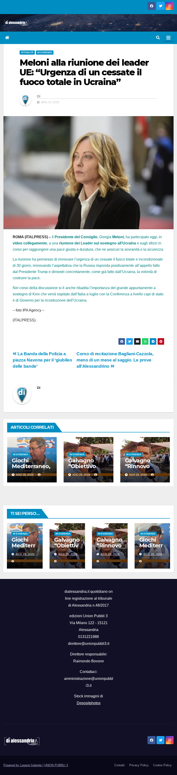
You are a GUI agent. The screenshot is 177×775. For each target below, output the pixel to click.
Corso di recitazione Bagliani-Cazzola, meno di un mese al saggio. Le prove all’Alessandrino (115, 360)
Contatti (119, 765)
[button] (158, 38)
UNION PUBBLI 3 (56, 765)
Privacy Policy (139, 765)
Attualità (27, 52)
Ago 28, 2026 (25, 554)
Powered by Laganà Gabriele (23, 765)
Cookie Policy (162, 765)
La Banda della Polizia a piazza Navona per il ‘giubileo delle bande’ (42, 360)
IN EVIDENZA (44, 52)
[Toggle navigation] (168, 37)
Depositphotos (88, 703)
